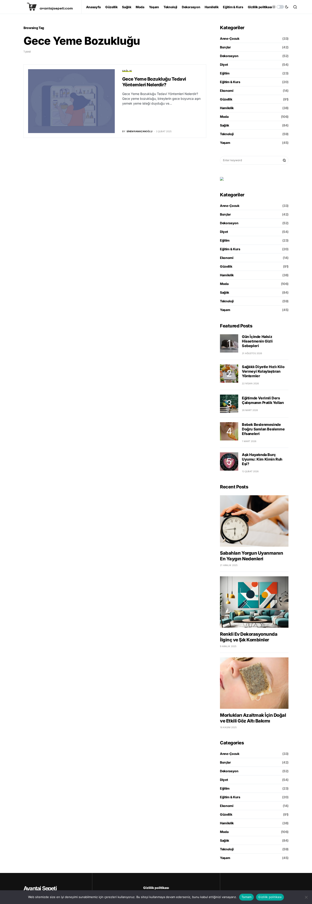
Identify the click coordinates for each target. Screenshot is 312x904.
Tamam (246, 897)
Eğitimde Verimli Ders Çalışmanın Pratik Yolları (263, 400)
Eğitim (225, 73)
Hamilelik (227, 108)
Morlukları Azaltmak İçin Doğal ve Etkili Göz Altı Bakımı (253, 718)
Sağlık (127, 70)
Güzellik (226, 99)
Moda (224, 117)
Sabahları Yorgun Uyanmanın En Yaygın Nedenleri (251, 555)
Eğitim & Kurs (230, 82)
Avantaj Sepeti (40, 888)
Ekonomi (226, 90)
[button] (280, 7)
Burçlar (225, 47)
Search (284, 160)
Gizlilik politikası (156, 888)
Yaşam (225, 143)
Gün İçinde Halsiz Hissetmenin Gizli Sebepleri (257, 341)
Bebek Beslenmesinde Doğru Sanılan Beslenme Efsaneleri (263, 429)
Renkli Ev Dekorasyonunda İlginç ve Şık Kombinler (248, 637)
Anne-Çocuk (229, 38)
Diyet (224, 64)
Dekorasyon (229, 56)
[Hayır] (306, 897)
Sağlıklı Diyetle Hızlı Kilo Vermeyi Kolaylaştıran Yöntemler (263, 371)
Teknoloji (227, 134)
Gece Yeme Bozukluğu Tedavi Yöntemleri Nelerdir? (154, 81)
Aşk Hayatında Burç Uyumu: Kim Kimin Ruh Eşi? (262, 459)
